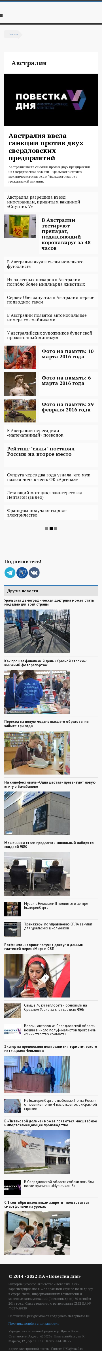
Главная (13, 34)
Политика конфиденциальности (33, 1323)
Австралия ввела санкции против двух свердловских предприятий (46, 146)
